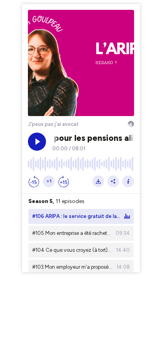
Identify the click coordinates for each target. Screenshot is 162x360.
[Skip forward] (64, 181)
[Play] (37, 142)
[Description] (128, 181)
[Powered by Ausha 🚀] (131, 124)
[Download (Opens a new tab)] (98, 181)
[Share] (113, 181)
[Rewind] (34, 181)
